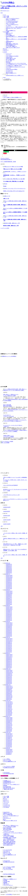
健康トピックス (9, 32)
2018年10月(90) (9, 688)
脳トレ (4, 819)
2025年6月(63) (9, 582)
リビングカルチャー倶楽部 (9, 766)
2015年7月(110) (9, 739)
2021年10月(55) (9, 640)
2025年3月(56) (9, 586)
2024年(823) (7, 589)
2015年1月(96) (9, 746)
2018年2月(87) (9, 698)
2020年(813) (7, 653)
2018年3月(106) (9, 696)
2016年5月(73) (9, 726)
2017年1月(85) (9, 715)
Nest (4, 855)
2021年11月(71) (9, 639)
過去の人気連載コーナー (11, 73)
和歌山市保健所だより (10, 45)
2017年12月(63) (9, 701)
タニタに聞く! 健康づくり (11, 46)
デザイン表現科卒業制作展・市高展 (8, 161)
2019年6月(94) (9, 677)
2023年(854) (7, 605)
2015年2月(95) (9, 745)
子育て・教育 (6, 17)
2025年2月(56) (9, 587)
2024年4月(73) (9, 600)
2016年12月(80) (9, 717)
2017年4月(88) (9, 711)
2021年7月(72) (9, 644)
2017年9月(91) (9, 705)
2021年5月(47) (9, 647)
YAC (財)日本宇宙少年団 (8, 773)
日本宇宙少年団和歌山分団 (9, 874)
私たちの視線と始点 (10, 59)
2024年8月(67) (9, 595)
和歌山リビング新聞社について (10, 879)
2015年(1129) (8, 732)
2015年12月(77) (9, 733)
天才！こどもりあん (10, 23)
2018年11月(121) (9, 687)
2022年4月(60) (9, 632)
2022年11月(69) (9, 623)
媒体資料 (5, 785)
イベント (5, 51)
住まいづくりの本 (7, 760)
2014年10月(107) (9, 751)
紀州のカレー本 (6, 852)
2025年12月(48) (9, 575)
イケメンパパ (9, 53)
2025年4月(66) (9, 585)
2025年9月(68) (9, 578)
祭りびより (5, 816)
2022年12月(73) (9, 622)
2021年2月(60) (9, 650)
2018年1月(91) (9, 699)
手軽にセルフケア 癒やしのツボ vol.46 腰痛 (12, 169)
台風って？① (6, 198)
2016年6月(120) (9, 724)
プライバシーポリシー (8, 885)
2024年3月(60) (9, 602)
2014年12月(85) (9, 749)
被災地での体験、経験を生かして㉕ (10, 225)
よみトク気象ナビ (7, 97)
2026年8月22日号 (6, 507)
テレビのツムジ (9, 70)
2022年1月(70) (9, 636)
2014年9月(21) (9, 752)
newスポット (6, 50)
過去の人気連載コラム (10, 30)
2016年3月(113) (9, 728)
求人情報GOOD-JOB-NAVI (8, 767)
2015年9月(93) (9, 737)
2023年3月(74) (9, 617)
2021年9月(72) (9, 642)
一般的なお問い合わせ (8, 789)
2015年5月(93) (9, 742)
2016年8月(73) (9, 722)
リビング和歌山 (6, 759)
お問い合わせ (6, 883)
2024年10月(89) (9, 593)
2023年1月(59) (9, 620)
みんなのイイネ (9, 71)
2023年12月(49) (9, 606)
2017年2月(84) (9, 714)
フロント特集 (6, 16)
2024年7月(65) (9, 597)
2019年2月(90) (9, 682)
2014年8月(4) (8, 754)
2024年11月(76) (9, 592)
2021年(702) (7, 637)
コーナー (5, 52)
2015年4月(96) (9, 743)
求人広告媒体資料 (7, 786)
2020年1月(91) (9, 667)
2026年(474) (7, 563)
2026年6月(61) (9, 566)
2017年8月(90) (9, 706)
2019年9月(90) (9, 673)
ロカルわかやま (6, 860)
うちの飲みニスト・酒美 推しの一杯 (13, 65)
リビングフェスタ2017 (8, 869)
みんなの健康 (6, 31)
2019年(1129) (8, 668)
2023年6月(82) (9, 614)
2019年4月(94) (9, 679)
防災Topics (8, 62)
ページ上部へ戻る (4, 775)
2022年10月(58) (9, 625)
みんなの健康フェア (10, 35)
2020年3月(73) (9, 665)
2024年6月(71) (9, 598)
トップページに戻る (5, 228)
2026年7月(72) (9, 565)
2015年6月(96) (9, 740)
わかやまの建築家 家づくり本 (9, 761)
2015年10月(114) (9, 735)
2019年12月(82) (9, 670)
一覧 (1, 526)
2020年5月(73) (9, 662)
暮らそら (5, 48)
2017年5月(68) (9, 710)
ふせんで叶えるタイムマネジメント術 (11, 494)
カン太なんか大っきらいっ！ (12, 20)
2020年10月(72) (9, 656)
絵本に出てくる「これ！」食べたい (13, 28)
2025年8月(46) (9, 580)
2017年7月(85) (9, 707)
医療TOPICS (8, 34)
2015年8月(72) (9, 738)
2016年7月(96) (9, 723)
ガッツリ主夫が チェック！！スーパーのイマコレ (16, 64)
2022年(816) (7, 621)
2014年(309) (7, 748)
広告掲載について (7, 780)
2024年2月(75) (9, 603)
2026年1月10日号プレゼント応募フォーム (15, 75)
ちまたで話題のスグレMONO (12, 56)
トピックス (8, 68)
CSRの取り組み (6, 881)
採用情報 (5, 882)
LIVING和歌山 (9, 894)
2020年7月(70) (9, 660)
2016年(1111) (7, 716)
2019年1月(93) (9, 683)
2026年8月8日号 (6, 511)
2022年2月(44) (9, 634)
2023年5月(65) (9, 615)
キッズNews (8, 25)
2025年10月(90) (9, 577)
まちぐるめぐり (6, 851)
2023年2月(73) (9, 619)
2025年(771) (7, 574)
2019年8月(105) (9, 675)
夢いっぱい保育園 (7, 868)
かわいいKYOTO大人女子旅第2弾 (10, 485)
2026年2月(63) (9, 571)
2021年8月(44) (9, 643)
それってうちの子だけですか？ (12, 18)
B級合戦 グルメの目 (7, 813)
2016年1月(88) (9, 731)
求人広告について (7, 783)
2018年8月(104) (9, 690)
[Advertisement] (14, 84)
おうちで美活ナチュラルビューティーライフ (15, 66)
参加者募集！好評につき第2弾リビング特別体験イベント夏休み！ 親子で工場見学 (9, 839)
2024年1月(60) (9, 604)
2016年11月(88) (9, 718)
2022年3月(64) (9, 633)
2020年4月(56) (9, 664)
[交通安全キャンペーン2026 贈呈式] (8, 356)
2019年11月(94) (9, 671)
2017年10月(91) (9, 704)
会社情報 (5, 880)
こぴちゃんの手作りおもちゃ (12, 24)
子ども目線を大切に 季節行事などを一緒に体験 (13, 181)
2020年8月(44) (9, 659)
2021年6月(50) (9, 645)
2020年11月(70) (9, 655)
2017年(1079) (8, 700)
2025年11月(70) (9, 576)
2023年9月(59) (9, 610)
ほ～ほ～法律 (9, 60)
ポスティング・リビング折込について (11, 784)
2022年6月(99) (9, 630)
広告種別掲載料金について (9, 781)
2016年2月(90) (9, 729)
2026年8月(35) (9, 564)
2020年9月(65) (9, 658)
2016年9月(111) (9, 721)
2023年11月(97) (9, 608)
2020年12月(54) (9, 654)
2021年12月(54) (9, 638)
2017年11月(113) (9, 703)
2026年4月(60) (9, 569)
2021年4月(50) (9, 648)
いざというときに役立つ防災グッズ (10, 815)
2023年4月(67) (9, 616)
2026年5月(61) (9, 567)
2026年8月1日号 (6, 515)
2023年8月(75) (9, 611)
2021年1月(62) (9, 651)
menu (2, 12)
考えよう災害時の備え (8, 814)
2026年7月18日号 (6, 524)
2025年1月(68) (9, 588)
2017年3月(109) (9, 712)
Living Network (6, 772)
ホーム (4, 14)
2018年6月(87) (9, 693)
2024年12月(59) (9, 591)
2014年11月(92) (9, 750)
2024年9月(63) (9, 594)
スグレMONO (6, 807)
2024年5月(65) (9, 599)
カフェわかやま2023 (7, 849)
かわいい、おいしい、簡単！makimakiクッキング (16, 27)
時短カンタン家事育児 (10, 19)
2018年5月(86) (9, 694)
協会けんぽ (8, 42)
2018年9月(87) (9, 689)
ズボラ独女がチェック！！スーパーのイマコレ (16, 63)
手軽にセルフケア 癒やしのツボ (13, 47)
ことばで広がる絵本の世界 (11, 22)
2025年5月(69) (9, 583)
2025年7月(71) (9, 581)
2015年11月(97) (9, 734)
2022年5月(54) (9, 631)
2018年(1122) (8, 684)
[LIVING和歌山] (7, 2)
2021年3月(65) (9, 649)
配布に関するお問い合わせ (9, 788)
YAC (7, 29)
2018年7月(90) (9, 692)
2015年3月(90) (9, 744)
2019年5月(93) (9, 678)
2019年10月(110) (9, 672)
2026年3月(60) (9, 570)
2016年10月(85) (9, 720)
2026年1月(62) (9, 572)
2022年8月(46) (9, 627)
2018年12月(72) (9, 686)
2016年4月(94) (9, 727)
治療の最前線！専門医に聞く (12, 43)
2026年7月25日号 (6, 519)
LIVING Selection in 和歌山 (11, 69)
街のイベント (6, 801)
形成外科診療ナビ (10, 41)
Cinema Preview (9, 57)
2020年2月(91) (9, 666)
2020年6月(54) (9, 661)
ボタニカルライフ (7, 818)
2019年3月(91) (9, 681)
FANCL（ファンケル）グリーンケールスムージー (14, 190)
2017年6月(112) (9, 709)
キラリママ (8, 54)
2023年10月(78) (9, 609)
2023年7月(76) (9, 612)
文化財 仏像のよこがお (11, 58)
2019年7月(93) (9, 676)
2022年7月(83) (9, 628)
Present (4, 186)
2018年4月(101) (9, 695)
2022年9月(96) (9, 626)
